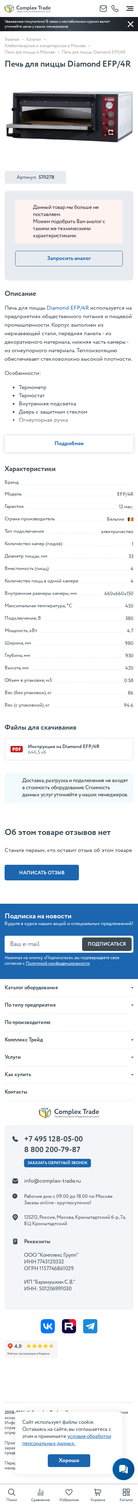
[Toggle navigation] (129, 7)
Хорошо (69, 1460)
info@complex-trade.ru (52, 1181)
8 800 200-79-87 (52, 1150)
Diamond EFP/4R (68, 308)
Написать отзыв (42, 872)
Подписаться (107, 944)
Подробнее (69, 443)
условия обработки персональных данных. (66, 1440)
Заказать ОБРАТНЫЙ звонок (57, 1163)
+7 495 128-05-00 (53, 1139)
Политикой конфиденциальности (58, 964)
